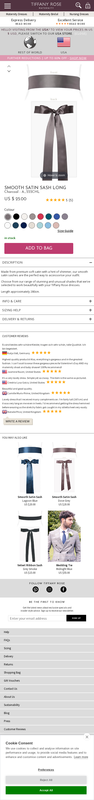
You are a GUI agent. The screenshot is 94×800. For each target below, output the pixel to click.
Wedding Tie (64, 565)
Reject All (46, 780)
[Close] (81, 33)
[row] (30, 48)
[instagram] (49, 589)
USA (64, 52)
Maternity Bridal (48, 14)
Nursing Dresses (79, 14)
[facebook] (63, 589)
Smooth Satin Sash (30, 497)
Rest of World (30, 52)
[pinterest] (36, 589)
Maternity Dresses (16, 14)
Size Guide (65, 231)
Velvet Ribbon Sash (29, 565)
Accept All (46, 790)
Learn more (81, 757)
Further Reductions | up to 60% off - (47, 58)
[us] (64, 48)
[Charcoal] (8, 217)
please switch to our (45, 33)
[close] (87, 736)
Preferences (46, 769)
